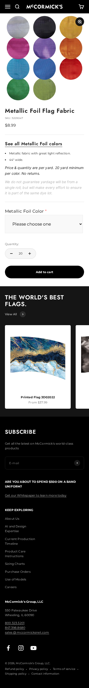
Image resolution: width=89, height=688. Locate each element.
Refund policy (14, 669)
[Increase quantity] (29, 253)
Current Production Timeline (20, 541)
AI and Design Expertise (15, 528)
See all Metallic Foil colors (33, 144)
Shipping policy (15, 673)
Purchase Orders (18, 571)
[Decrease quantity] (11, 253)
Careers (11, 587)
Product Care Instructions (15, 553)
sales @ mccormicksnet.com (27, 632)
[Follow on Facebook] (8, 648)
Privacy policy (38, 669)
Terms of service (64, 669)
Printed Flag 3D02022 (38, 397)
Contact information (45, 673)
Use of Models (15, 579)
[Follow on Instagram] (21, 648)
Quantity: (12, 244)
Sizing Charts (15, 564)
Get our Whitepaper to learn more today (36, 495)
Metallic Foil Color (24, 211)
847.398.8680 (15, 628)
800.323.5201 (14, 623)
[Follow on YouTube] (33, 648)
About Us (12, 518)
